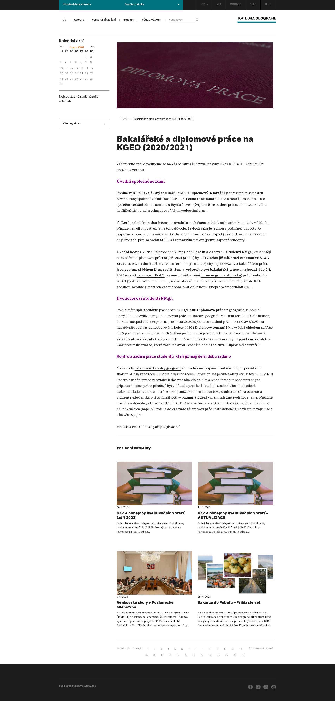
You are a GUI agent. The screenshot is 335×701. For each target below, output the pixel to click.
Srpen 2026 (77, 47)
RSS (61, 686)
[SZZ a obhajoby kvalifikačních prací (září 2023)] (154, 483)
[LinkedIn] (265, 687)
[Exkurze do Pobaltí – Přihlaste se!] (235, 573)
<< (60, 47)
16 (154, 655)
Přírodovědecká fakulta (77, 4)
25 (226, 655)
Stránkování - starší (261, 648)
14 (241, 649)
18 (170, 655)
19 (178, 655)
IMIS (218, 4)
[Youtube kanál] (273, 687)
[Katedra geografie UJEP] (64, 19)
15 (146, 655)
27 (243, 655)
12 (225, 649)
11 (218, 649)
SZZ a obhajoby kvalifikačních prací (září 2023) (150, 515)
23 (210, 655)
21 (194, 655)
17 (162, 655)
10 (210, 649)
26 (234, 655)
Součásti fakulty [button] (134, 4)
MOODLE (235, 4)
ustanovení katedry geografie (158, 368)
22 (202, 655)
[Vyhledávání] (198, 19)
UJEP (268, 4)
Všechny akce (71, 123)
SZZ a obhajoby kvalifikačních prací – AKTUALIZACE (233, 515)
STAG (253, 4)
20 (186, 655)
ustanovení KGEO (151, 275)
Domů (124, 119)
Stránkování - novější (129, 648)
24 (218, 655)
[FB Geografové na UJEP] (250, 687)
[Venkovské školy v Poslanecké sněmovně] (154, 573)
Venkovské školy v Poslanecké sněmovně (145, 604)
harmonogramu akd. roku (221, 275)
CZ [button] (203, 4)
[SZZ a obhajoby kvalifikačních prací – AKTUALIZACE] (235, 483)
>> (92, 47)
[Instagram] (258, 687)
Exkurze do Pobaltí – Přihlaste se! (229, 602)
